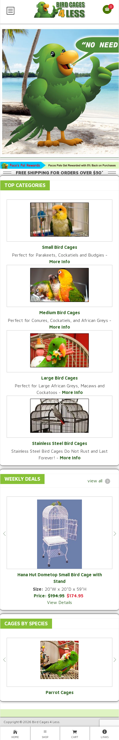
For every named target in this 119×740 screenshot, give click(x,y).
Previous (4, 533)
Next (114, 533)
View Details (59, 602)
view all (94, 480)
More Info (59, 261)
